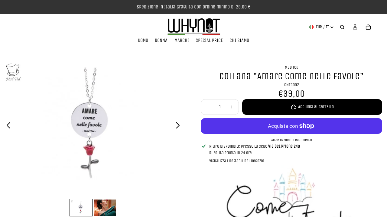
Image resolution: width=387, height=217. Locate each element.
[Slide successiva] (179, 126)
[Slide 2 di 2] (105, 208)
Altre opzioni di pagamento (291, 140)
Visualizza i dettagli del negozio (236, 161)
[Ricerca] (342, 27)
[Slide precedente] (7, 126)
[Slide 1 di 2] (81, 208)
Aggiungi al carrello (316, 106)
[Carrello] (368, 27)
